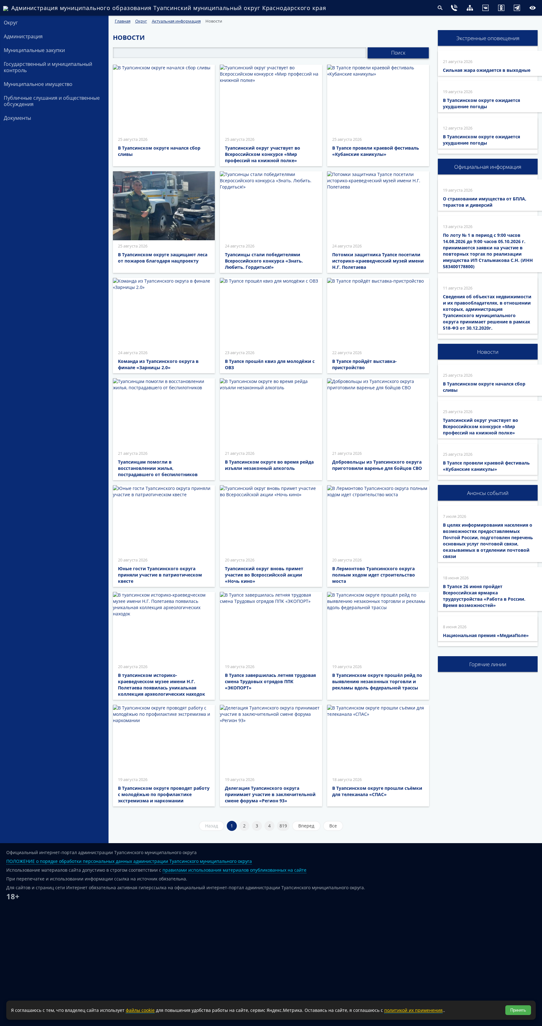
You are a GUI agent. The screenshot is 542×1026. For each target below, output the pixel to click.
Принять (518, 1010)
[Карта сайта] (457, 9)
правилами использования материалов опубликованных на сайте (234, 870)
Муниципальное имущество (38, 84)
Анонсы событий (487, 493)
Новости (487, 351)
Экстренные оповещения (487, 38)
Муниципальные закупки (34, 50)
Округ (11, 22)
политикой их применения (413, 1010)
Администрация (23, 36)
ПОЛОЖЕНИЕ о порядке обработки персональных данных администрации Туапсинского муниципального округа (129, 861)
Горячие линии (487, 664)
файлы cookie (140, 1010)
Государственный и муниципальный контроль (48, 67)
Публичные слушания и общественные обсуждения (52, 101)
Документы (17, 117)
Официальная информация (487, 166)
